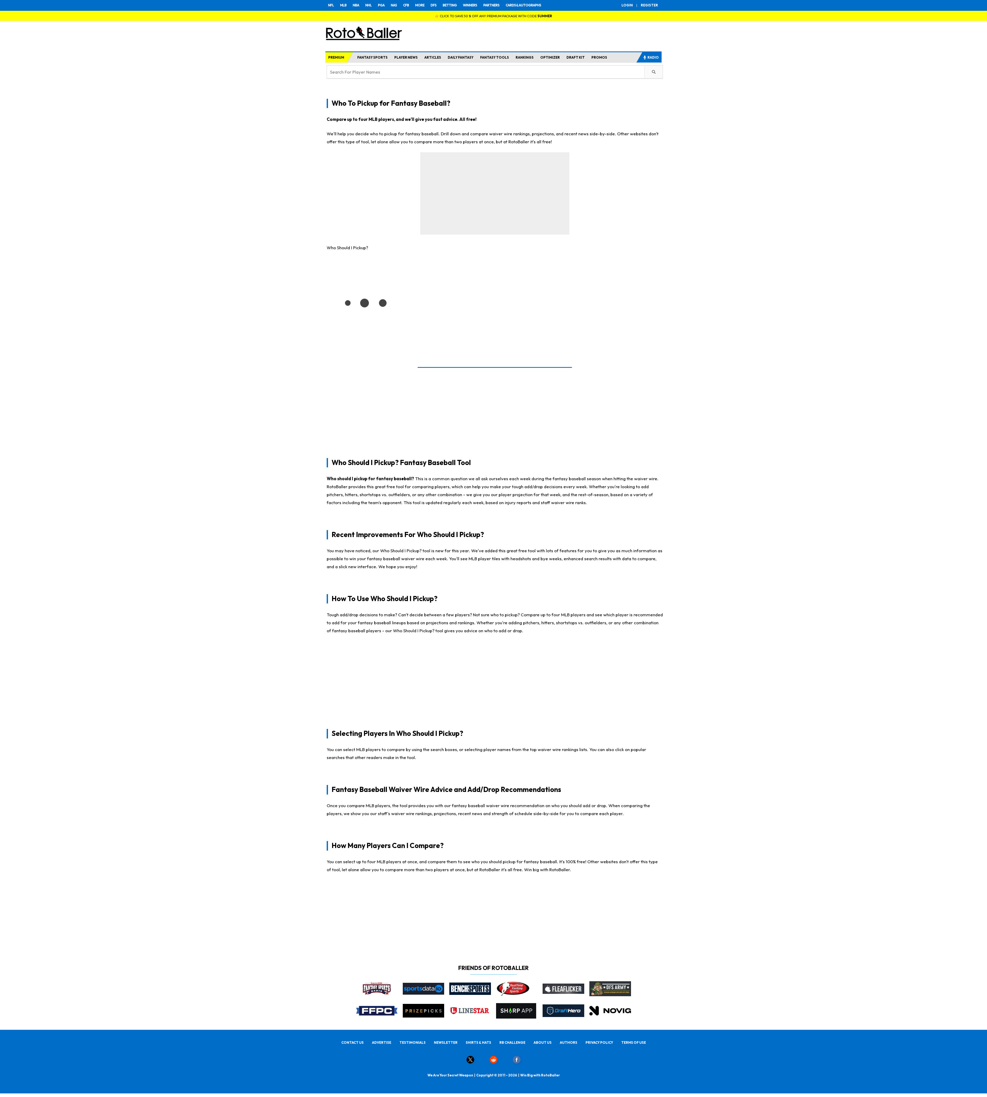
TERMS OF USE (633, 1042)
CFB (406, 5)
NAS (394, 5)
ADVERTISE (381, 1042)
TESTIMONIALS (412, 1042)
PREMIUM (336, 57)
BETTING (450, 5)
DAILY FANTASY (460, 57)
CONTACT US (352, 1042)
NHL (368, 5)
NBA (356, 5)
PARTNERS (491, 5)
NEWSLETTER (446, 1042)
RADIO (653, 57)
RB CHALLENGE (512, 1042)
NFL (331, 5)
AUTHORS (568, 1042)
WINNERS (470, 5)
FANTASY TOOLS (494, 57)
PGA (381, 5)
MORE (419, 5)
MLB (343, 5)
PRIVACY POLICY (599, 1042)
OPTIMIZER (550, 57)
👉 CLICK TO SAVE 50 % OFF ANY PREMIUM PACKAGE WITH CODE (493, 16)
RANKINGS (525, 57)
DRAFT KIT (575, 57)
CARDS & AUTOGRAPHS (523, 5)
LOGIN (627, 5)
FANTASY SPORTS (372, 57)
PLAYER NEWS (406, 57)
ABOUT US (543, 1042)
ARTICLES (432, 57)
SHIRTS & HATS (478, 1042)
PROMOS (599, 57)
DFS (433, 5)
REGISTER (649, 5)
